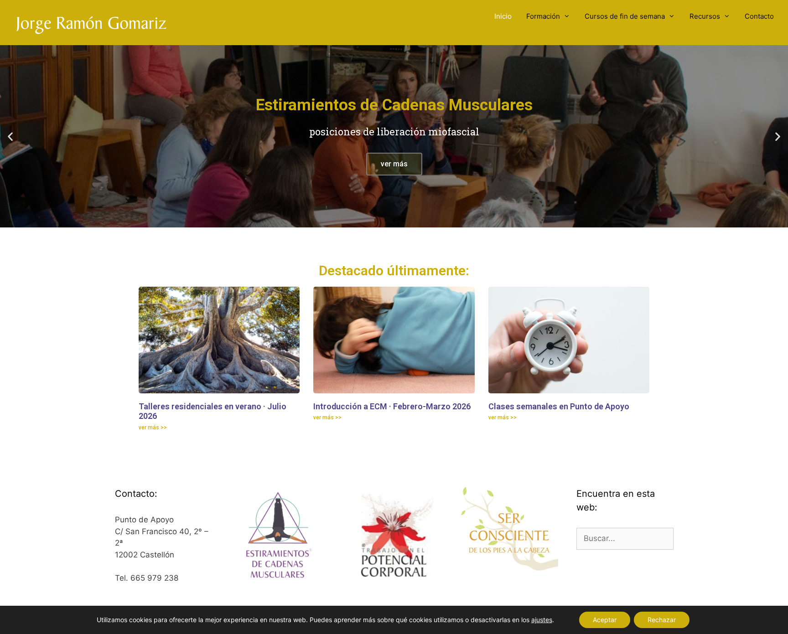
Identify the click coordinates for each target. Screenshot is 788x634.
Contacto (759, 16)
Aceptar (605, 620)
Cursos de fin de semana (625, 16)
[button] (10, 136)
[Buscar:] (625, 538)
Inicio (503, 16)
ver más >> (153, 427)
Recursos (705, 16)
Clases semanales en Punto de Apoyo (558, 406)
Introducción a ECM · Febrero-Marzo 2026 (392, 406)
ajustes (541, 620)
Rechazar (662, 620)
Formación (543, 16)
